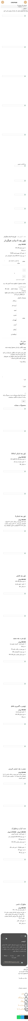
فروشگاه (21, 998)
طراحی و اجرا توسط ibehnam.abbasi (12, 962)
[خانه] (26, 994)
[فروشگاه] (26, 998)
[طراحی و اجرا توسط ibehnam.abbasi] (20, 962)
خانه (22, 994)
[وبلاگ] (26, 1002)
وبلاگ (22, 1001)
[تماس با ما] (26, 1009)
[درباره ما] (26, 1006)
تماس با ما (20, 1009)
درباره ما (21, 1005)
